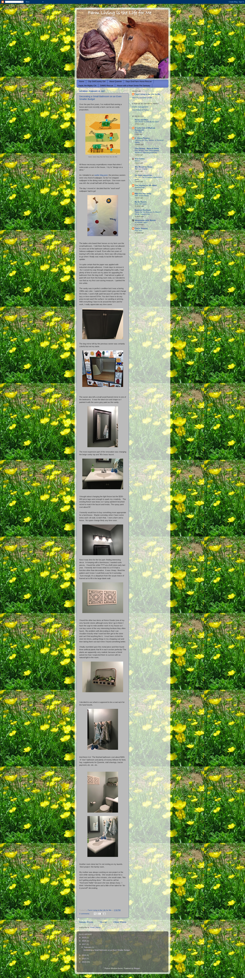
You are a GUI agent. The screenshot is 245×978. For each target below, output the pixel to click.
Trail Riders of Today (140, 110)
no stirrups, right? (141, 222)
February (88, 947)
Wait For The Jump (143, 194)
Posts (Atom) (95, 927)
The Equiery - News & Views (147, 148)
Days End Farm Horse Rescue (139, 81)
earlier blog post (101, 175)
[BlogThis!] (97, 914)
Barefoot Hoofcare (143, 210)
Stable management (140, 107)
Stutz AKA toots (141, 204)
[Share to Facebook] (102, 914)
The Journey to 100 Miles (146, 185)
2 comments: (84, 914)
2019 (84, 938)
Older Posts (119, 922)
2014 (84, 962)
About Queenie (115, 81)
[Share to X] (99, 914)
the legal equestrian (143, 175)
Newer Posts (86, 922)
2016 (84, 955)
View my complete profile (142, 98)
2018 (84, 941)
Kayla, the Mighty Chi (87, 85)
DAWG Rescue (106, 85)
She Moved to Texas (143, 167)
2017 (84, 944)
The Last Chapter (141, 169)
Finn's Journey (141, 228)
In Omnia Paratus (142, 138)
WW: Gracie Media (142, 196)
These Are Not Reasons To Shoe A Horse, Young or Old (147, 213)
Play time (138, 230)
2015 (84, 959)
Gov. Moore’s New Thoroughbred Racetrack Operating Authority (147, 152)
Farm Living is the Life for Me (147, 94)
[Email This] (95, 914)
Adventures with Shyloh (145, 220)
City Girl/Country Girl (96, 81)
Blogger (137, 968)
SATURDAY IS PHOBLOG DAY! (147, 122)
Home (81, 81)
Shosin (137, 161)
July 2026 (138, 132)
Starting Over (140, 187)
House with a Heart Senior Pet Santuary (133, 85)
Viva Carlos (140, 159)
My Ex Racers (140, 202)
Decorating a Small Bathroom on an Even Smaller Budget (106, 950)
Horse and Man (141, 120)
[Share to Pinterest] (104, 914)
